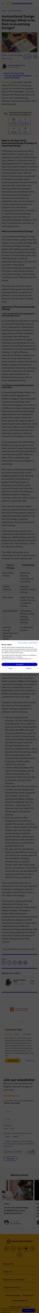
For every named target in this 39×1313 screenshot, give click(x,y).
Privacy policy (22, 643)
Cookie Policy (32, 643)
